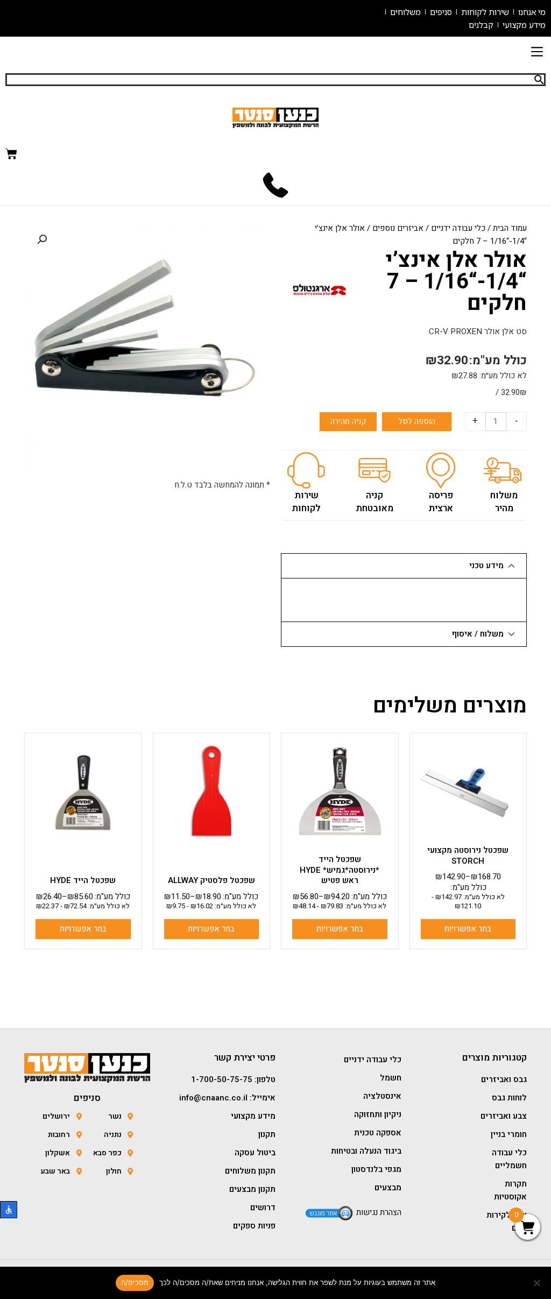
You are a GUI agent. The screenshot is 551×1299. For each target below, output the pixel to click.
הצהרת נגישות (378, 1212)
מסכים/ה (135, 1282)
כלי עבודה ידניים (458, 228)
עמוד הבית (510, 228)
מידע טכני (486, 565)
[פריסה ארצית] (441, 470)
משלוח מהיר (504, 502)
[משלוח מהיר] (502, 470)
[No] (537, 1282)
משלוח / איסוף (478, 634)
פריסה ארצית (440, 502)
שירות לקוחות (306, 502)
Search (539, 79)
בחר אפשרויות (467, 929)
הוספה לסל (416, 421)
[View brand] (319, 289)
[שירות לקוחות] (306, 470)
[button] (537, 52)
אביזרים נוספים (397, 228)
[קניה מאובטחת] (374, 470)
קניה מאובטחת (374, 502)
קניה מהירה (348, 421)
